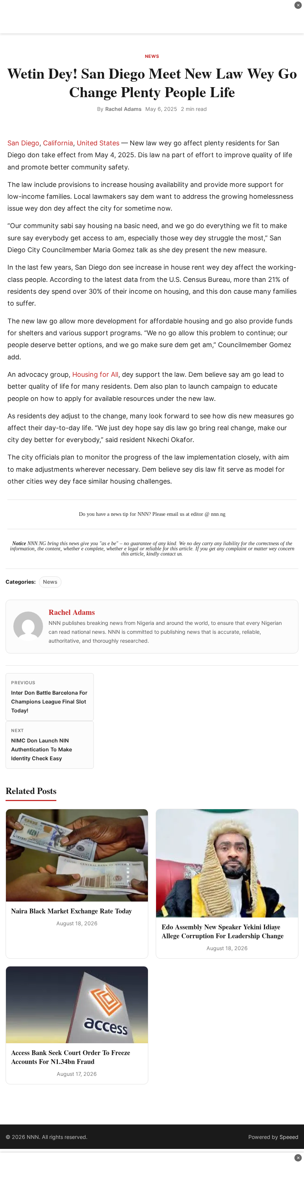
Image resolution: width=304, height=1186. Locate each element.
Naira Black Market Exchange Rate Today (71, 911)
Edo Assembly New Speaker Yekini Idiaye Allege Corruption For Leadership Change (223, 931)
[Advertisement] (152, 16)
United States (98, 143)
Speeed (289, 1137)
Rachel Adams (123, 109)
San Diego (23, 143)
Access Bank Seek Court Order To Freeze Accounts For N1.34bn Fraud (70, 1057)
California (58, 143)
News (152, 56)
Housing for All (95, 374)
